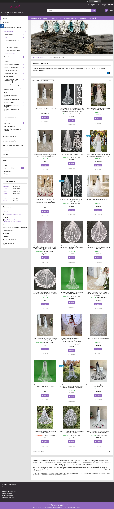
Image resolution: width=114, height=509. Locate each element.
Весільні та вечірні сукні (11, 67)
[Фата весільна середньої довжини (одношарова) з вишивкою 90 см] (98, 141)
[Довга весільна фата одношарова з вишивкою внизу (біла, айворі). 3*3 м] (45, 325)
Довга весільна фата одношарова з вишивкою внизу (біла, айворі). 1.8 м (72, 200)
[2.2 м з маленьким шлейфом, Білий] (71, 141)
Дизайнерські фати (10, 54)
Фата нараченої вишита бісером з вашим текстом (98, 109)
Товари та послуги (40, 57)
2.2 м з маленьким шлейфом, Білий (71, 154)
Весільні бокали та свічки (11, 64)
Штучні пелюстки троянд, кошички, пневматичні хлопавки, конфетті (11, 81)
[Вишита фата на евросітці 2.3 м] (45, 94)
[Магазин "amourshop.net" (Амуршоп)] (14, 7)
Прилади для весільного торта (11, 96)
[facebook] (108, 73)
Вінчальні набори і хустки (11, 99)
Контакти (6, 150)
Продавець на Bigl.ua (57, 505)
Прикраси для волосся (8, 491)
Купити (45, 117)
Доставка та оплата (9, 136)
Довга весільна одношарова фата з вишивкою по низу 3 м (98, 200)
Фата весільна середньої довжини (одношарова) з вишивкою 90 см (98, 155)
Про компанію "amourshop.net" (13, 145)
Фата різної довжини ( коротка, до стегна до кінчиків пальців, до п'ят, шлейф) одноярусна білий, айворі (45, 247)
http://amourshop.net (10, 212)
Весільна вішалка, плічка (11, 117)
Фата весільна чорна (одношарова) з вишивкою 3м (98, 385)
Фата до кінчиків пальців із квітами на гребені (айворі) (72, 431)
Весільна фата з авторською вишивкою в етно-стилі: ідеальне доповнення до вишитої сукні (45, 201)
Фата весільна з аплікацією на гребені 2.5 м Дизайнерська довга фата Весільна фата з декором (71, 386)
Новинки (6, 22)
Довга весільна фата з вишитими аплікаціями (45, 431)
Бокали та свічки (7, 493)
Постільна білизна (7, 495)
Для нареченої (8, 34)
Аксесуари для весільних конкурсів (11, 106)
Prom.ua (65, 504)
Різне (5, 92)
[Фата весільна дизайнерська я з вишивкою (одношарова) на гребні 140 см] (71, 232)
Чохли (5, 120)
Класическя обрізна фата (12, 40)
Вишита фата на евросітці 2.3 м (45, 108)
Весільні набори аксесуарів (12, 85)
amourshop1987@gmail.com (12, 214)
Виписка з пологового (8, 497)
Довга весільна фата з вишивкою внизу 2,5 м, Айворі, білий (45, 155)
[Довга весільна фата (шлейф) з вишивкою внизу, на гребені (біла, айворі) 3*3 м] (98, 278)
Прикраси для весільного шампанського (11, 110)
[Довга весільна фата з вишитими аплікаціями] (45, 417)
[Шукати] (93, 10)
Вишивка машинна (9, 126)
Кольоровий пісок (9, 76)
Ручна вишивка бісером (11, 47)
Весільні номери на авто (11, 114)
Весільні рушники (9, 102)
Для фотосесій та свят (11, 73)
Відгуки (5, 154)
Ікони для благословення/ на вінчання (12, 129)
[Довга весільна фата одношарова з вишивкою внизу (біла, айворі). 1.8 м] (71, 186)
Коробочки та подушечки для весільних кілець (13, 88)
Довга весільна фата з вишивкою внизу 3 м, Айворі (72, 292)
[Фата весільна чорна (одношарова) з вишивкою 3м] (98, 371)
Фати (49, 57)
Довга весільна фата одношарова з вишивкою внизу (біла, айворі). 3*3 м (45, 339)
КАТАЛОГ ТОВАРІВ (66, 18)
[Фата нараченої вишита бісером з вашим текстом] (98, 94)
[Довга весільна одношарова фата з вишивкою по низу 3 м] (98, 186)
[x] (109, 73)
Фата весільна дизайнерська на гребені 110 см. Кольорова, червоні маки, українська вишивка (71, 340)
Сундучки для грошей (10, 70)
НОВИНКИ (54, 18)
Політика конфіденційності (74, 507)
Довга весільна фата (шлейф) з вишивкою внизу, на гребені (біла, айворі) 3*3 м (98, 293)
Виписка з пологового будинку (10, 60)
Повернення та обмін (10, 141)
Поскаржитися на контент (60, 507)
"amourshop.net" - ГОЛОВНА (40, 18)
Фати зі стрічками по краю (12, 50)
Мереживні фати (9, 44)
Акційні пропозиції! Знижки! (12, 27)
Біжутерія (6, 57)
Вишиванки (7, 123)
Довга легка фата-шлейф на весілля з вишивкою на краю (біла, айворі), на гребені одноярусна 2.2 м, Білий (71, 110)
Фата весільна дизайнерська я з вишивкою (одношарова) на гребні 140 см (71, 247)
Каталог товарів (8, 31)
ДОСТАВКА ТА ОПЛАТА (83, 18)
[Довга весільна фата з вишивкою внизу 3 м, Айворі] (71, 278)
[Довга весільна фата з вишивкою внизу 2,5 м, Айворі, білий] (45, 141)
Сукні (3, 487)
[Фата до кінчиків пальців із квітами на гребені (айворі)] (71, 417)
